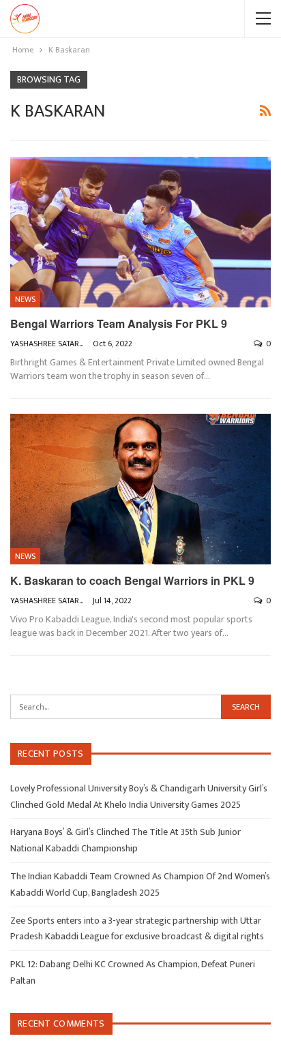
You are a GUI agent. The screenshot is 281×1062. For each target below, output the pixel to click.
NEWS (25, 299)
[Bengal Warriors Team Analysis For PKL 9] (140, 232)
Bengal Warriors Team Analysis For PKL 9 (118, 323)
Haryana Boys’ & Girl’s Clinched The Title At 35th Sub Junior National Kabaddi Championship (125, 840)
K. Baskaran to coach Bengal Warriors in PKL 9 (132, 580)
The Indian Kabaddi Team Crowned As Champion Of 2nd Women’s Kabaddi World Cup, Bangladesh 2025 (140, 884)
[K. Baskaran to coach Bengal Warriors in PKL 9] (140, 489)
